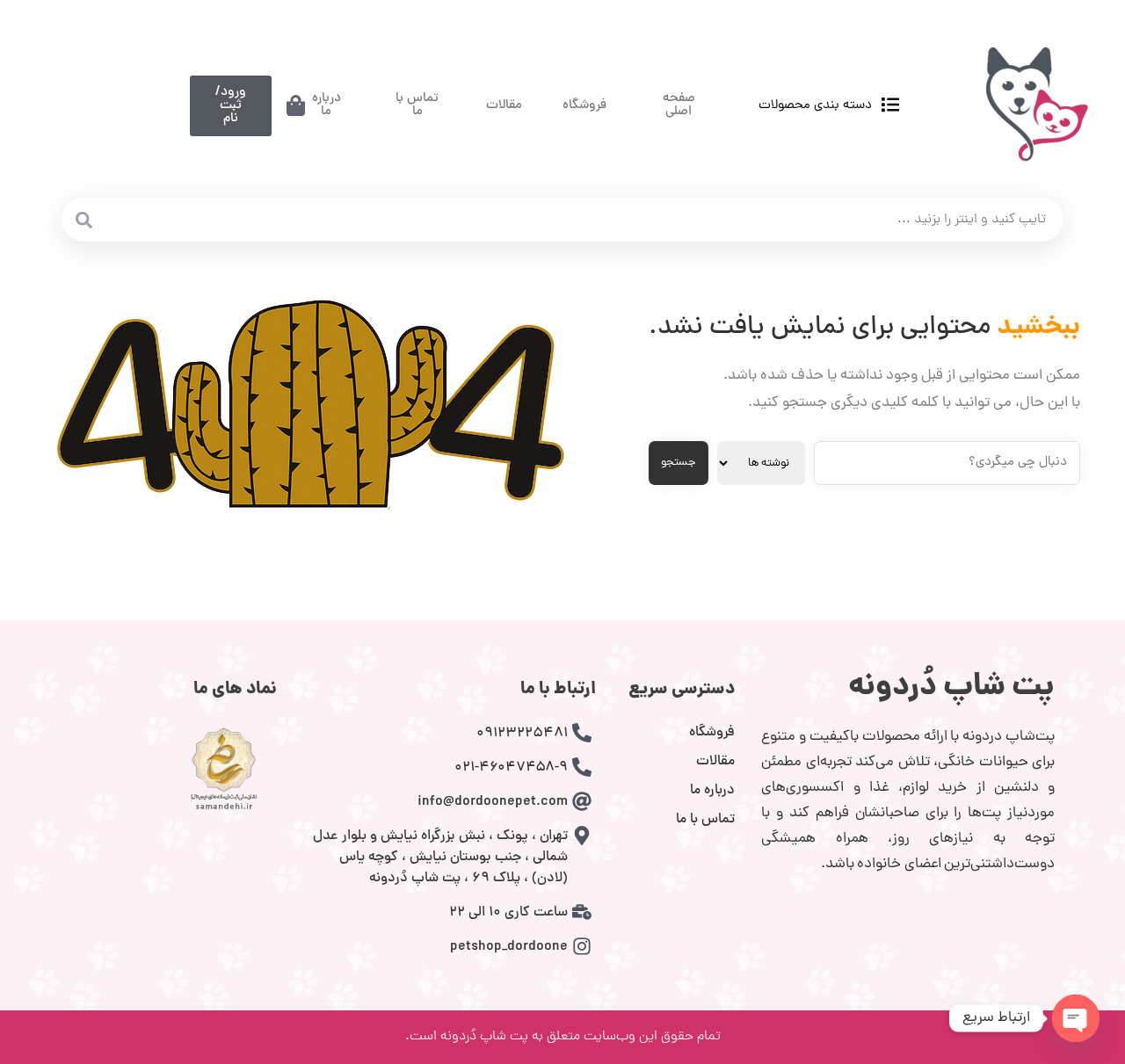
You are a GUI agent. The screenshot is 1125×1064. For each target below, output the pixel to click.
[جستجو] (83, 220)
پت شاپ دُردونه (951, 688)
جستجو (678, 462)
